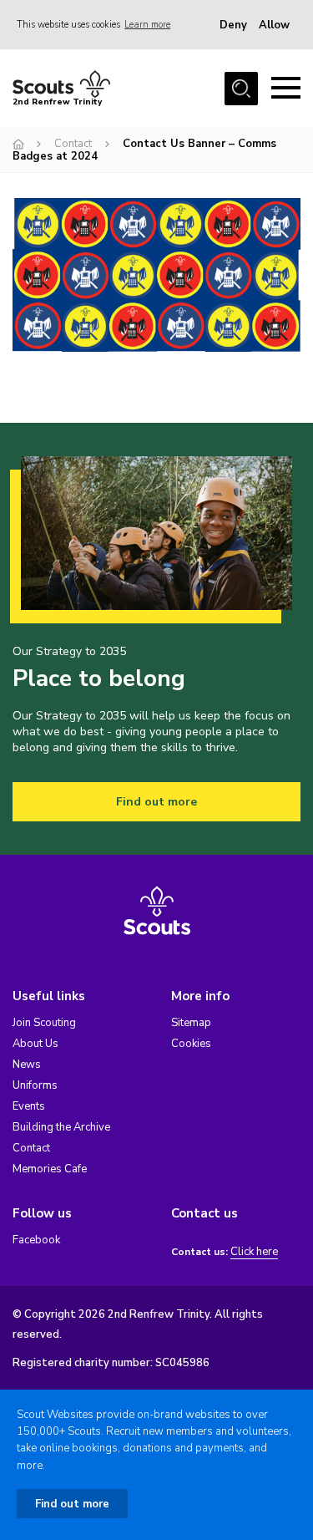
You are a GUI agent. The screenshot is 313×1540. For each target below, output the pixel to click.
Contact (73, 143)
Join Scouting (44, 1022)
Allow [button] (274, 25)
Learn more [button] (147, 24)
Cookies (191, 1043)
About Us (35, 1043)
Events (29, 1106)
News (27, 1064)
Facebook (36, 1240)
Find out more (156, 802)
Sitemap (191, 1022)
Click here (254, 1252)
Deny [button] (233, 25)
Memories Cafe (50, 1169)
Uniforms (35, 1085)
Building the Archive (61, 1127)
